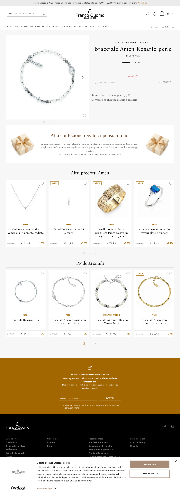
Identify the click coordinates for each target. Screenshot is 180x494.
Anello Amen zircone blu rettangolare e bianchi (154, 231)
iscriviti (110, 398)
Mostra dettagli (44, 488)
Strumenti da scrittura (63, 27)
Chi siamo (155, 27)
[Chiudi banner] (176, 461)
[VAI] (44, 14)
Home (118, 42)
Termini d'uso (96, 438)
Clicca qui (142, 2)
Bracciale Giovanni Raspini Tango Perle (111, 321)
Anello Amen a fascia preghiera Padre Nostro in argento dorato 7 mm (111, 233)
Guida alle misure (98, 453)
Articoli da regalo (90, 27)
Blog (172, 27)
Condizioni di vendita (100, 446)
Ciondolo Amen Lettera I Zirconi (68, 231)
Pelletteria (41, 27)
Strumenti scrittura (15, 446)
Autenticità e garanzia (101, 449)
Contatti (165, 27)
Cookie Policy (137, 442)
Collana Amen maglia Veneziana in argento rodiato (26, 231)
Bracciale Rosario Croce (26, 319)
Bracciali (145, 42)
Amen (137, 55)
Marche (107, 27)
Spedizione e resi (98, 442)
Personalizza (148, 473)
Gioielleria (12, 27)
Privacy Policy (73, 405)
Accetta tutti (150, 464)
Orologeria (26, 27)
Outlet (9, 456)
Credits (134, 446)
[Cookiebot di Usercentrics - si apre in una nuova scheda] (18, 488)
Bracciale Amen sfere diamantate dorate (154, 321)
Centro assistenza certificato (104, 456)
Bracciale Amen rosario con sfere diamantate (68, 321)
